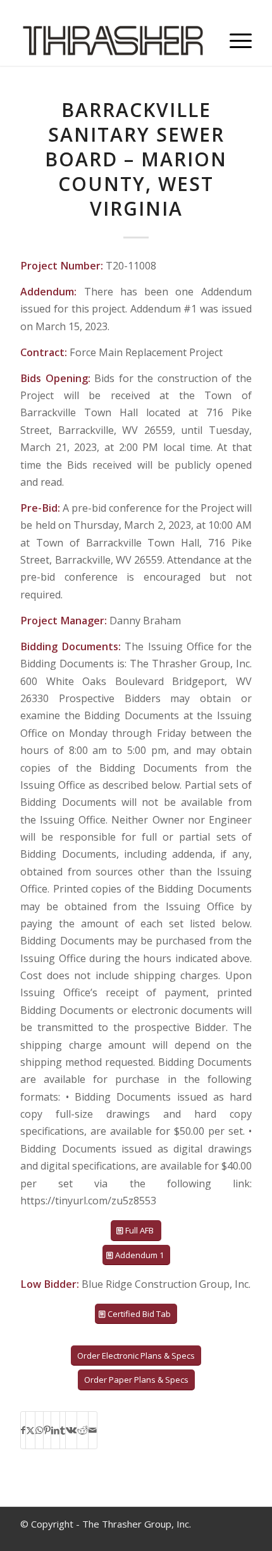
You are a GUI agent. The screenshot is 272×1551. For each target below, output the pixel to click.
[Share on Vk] (71, 1430)
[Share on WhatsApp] (39, 1430)
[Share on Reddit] (82, 1430)
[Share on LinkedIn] (55, 1430)
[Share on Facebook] (23, 1430)
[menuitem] (234, 40)
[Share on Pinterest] (47, 1430)
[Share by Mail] (93, 1430)
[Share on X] (30, 1430)
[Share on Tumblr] (62, 1430)
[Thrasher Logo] (112, 40)
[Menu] (234, 40)
